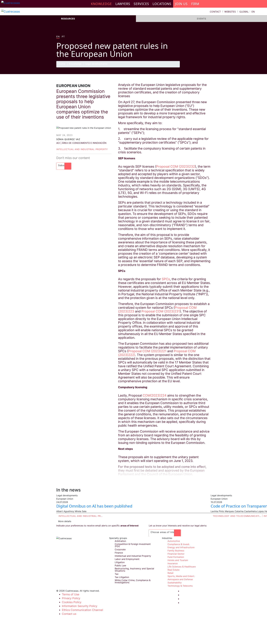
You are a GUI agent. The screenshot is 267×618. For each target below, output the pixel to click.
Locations (162, 4)
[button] (247, 11)
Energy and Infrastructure (181, 547)
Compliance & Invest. (179, 544)
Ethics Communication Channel (82, 610)
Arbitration (120, 541)
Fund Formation (176, 557)
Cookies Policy (71, 602)
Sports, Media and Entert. (181, 576)
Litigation (120, 562)
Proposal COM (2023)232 (175, 166)
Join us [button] (181, 4)
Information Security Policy (79, 606)
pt (63, 36)
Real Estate (173, 570)
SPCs (165, 279)
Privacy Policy (71, 598)
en (58, 36)
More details (64, 521)
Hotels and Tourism (178, 560)
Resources (68, 18)
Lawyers (122, 4)
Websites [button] (230, 11)
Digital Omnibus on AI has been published (94, 506)
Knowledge (75, 64)
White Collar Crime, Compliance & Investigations (132, 581)
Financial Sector (176, 554)
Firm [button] (195, 4)
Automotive (174, 541)
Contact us (69, 613)
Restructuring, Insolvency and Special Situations (134, 569)
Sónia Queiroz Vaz (68, 139)
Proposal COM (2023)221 (147, 351)
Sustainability (175, 582)
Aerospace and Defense (180, 579)
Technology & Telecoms (180, 586)
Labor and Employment (127, 559)
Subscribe (63, 165)
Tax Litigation (122, 577)
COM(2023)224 (154, 395)
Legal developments (96, 64)
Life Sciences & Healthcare (182, 566)
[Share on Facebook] (191, 67)
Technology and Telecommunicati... (237, 516)
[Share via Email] (207, 67)
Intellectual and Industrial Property (82, 149)
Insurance (173, 563)
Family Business (176, 550)
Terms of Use (70, 594)
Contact (215, 11)
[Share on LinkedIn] (202, 67)
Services (141, 4)
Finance (119, 553)
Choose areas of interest (165, 532)
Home (62, 64)
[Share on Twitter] (196, 67)
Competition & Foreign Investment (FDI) (133, 545)
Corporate (120, 549)
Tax (116, 574)
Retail (170, 573)
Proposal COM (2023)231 (160, 311)
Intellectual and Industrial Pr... (81, 516)
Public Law (120, 565)
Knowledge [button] (101, 4)
